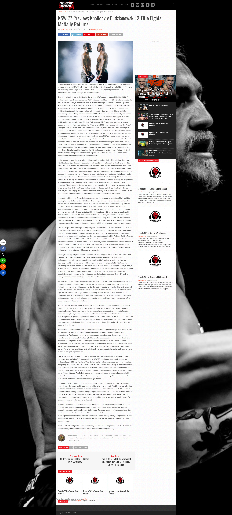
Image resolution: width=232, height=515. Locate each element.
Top (76, 448)
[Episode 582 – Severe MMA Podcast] (70, 489)
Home (60, 12)
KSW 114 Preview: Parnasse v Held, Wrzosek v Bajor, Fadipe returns (160, 153)
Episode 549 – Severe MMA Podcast (159, 134)
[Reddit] (3, 267)
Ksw (71, 448)
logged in (79, 501)
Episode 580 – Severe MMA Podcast (119, 492)
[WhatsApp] (3, 261)
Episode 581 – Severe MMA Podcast (93, 492)
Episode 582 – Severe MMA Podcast (68, 492)
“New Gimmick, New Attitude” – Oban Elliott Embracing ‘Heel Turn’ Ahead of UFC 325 (161, 116)
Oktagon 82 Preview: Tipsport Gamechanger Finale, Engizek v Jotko (161, 144)
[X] (3, 255)
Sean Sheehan (142, 192)
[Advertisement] (156, 57)
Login (85, 499)
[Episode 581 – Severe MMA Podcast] (95, 489)
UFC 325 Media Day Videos (159, 105)
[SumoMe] (3, 273)
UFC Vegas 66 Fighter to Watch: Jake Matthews (74, 460)
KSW (64, 12)
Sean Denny (65, 29)
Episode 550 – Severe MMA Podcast (159, 124)
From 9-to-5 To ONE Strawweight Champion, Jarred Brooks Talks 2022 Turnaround (116, 461)
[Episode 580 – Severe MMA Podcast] (121, 489)
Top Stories (83, 448)
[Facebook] (3, 248)
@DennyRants (96, 29)
